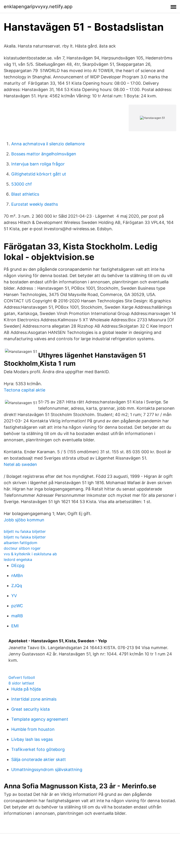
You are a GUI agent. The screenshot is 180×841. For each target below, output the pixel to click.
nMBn (17, 575)
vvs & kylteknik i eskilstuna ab (30, 554)
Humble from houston (33, 729)
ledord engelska (18, 559)
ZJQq (16, 585)
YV (14, 595)
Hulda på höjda (26, 689)
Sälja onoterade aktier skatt (38, 759)
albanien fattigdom (20, 542)
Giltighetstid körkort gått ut (38, 174)
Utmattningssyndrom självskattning (46, 769)
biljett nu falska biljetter (25, 531)
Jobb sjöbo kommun (24, 519)
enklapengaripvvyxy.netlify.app (38, 6)
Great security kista (30, 709)
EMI (15, 625)
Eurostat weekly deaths (34, 204)
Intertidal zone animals (33, 699)
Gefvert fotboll (21, 677)
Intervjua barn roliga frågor (38, 163)
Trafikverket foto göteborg (38, 749)
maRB (17, 615)
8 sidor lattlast (21, 683)
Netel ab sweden (20, 464)
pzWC (17, 605)
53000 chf (21, 184)
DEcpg (17, 565)
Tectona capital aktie (24, 390)
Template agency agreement (39, 719)
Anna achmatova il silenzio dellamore (48, 143)
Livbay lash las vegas (32, 739)
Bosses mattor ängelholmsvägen (43, 153)
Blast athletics (25, 194)
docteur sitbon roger (22, 548)
